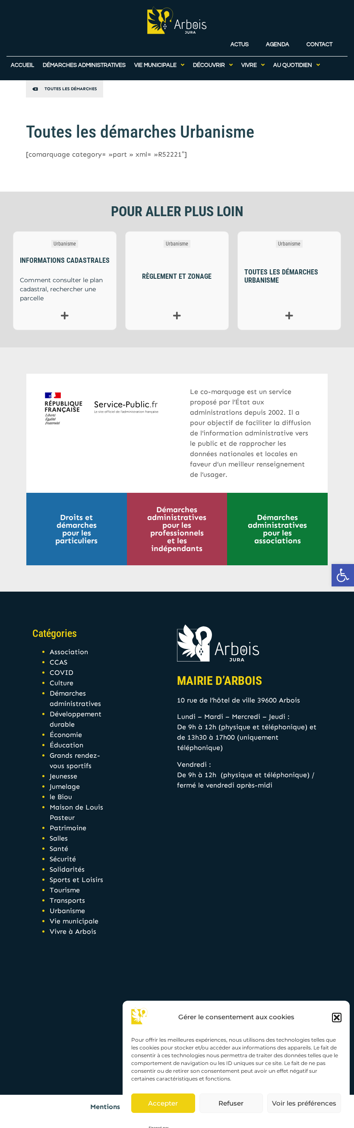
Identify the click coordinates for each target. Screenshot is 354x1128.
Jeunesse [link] (63, 776)
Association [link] (69, 652)
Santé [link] (59, 848)
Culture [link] (61, 683)
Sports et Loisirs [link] (76, 880)
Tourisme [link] (65, 890)
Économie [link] (66, 735)
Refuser (230, 1103)
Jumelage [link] (65, 786)
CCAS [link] (58, 662)
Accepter (163, 1103)
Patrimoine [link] (68, 828)
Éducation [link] (66, 745)
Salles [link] (59, 838)
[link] (343, 575)
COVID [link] (61, 672)
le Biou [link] (61, 797)
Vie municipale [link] (74, 921)
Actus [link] (240, 44)
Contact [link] (319, 44)
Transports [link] (67, 900)
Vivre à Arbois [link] (73, 931)
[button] (336, 1017)
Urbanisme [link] (65, 244)
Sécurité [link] (63, 859)
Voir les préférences (304, 1103)
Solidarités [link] (67, 869)
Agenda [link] (277, 44)
